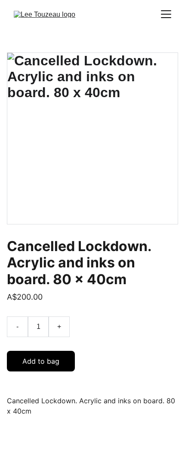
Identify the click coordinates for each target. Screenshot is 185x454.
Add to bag (40, 361)
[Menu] (166, 14)
